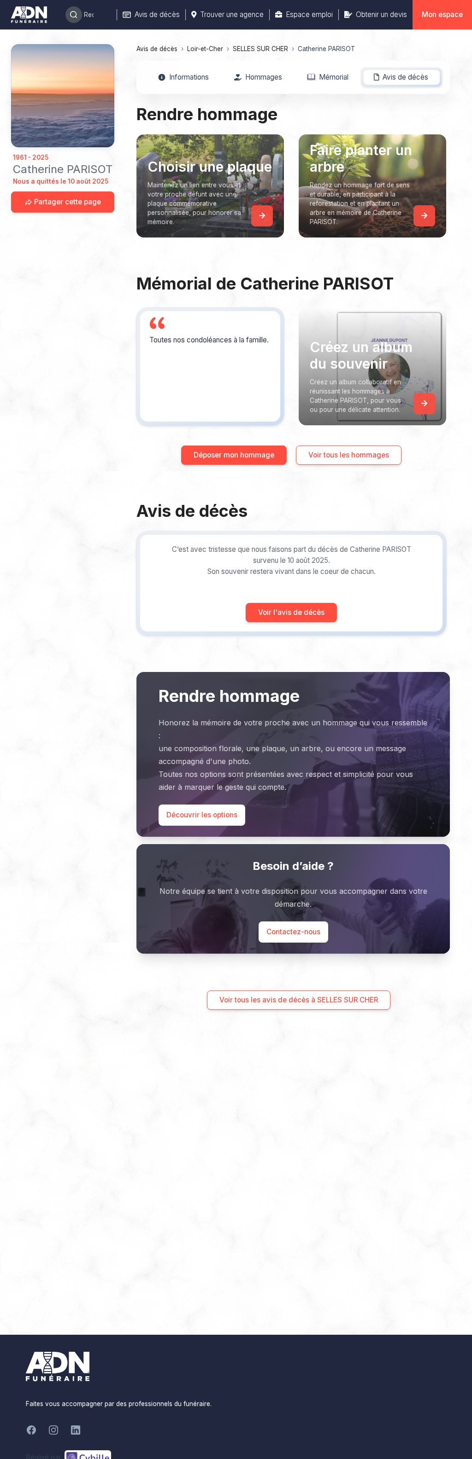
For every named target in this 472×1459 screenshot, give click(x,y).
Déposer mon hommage (234, 455)
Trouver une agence (232, 14)
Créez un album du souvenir (361, 355)
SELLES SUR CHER (260, 48)
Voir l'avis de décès (291, 612)
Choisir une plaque (210, 166)
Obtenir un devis (381, 14)
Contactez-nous (293, 931)
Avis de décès (157, 14)
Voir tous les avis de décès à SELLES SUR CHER (298, 1000)
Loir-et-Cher (205, 48)
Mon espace (442, 14)
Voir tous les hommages (348, 455)
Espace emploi (309, 14)
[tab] (184, 77)
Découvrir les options (201, 815)
